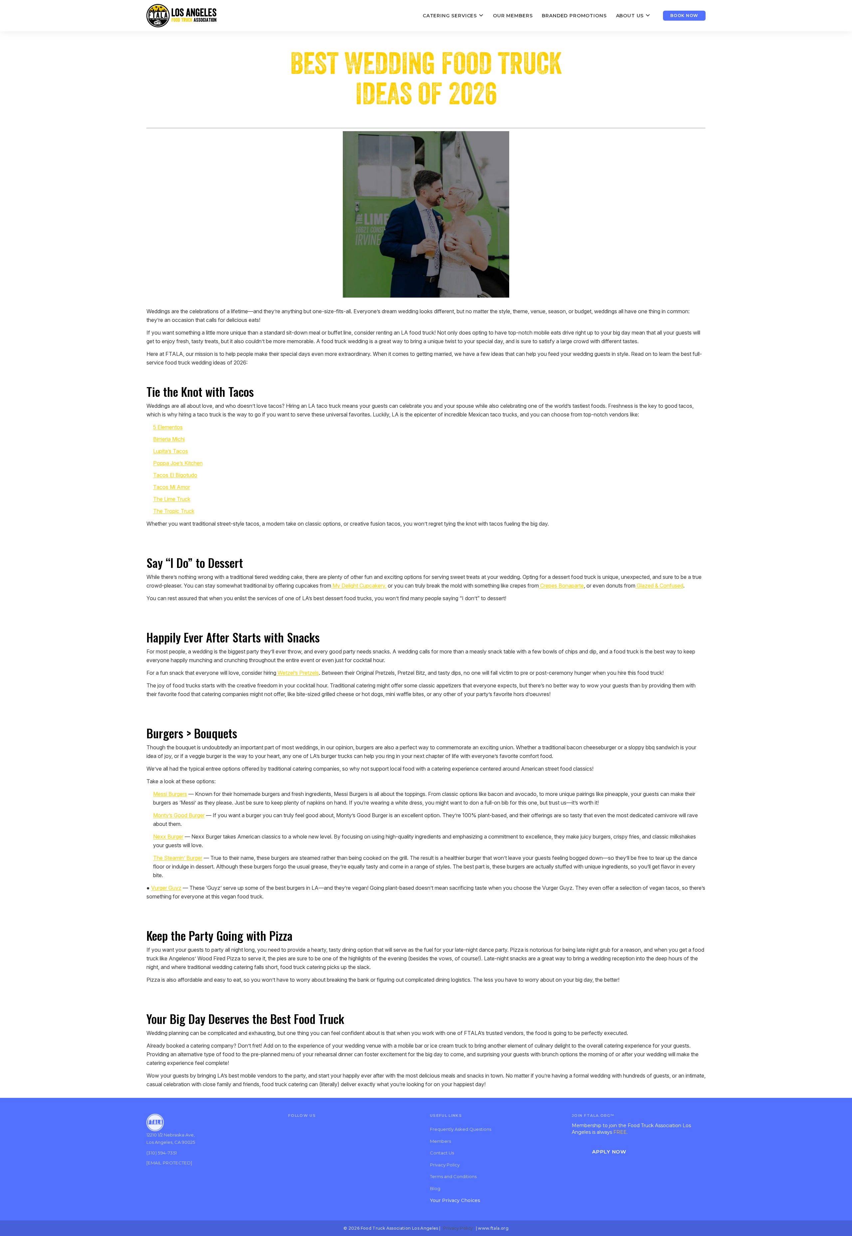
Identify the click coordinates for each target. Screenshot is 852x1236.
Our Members (512, 16)
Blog (435, 1188)
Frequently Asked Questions (460, 1129)
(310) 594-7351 (161, 1152)
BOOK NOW (684, 15)
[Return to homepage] (181, 15)
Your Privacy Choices (455, 1200)
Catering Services (450, 16)
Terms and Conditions (453, 1176)
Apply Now (609, 1151)
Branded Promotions (574, 16)
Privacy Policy (445, 1164)
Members (440, 1141)
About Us (630, 16)
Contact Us (442, 1152)
